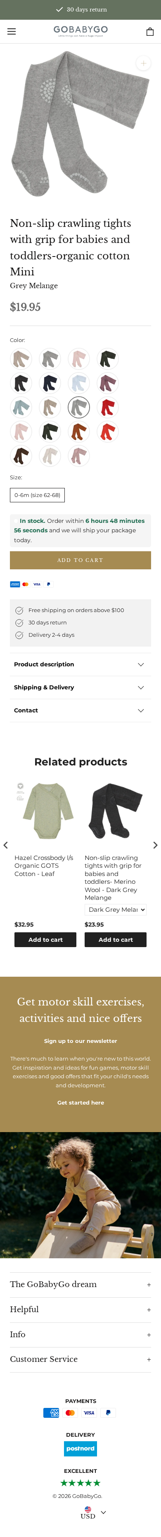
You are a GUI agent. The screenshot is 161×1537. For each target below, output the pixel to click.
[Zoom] (143, 63)
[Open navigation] (11, 31)
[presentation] (6, 845)
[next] (151, 123)
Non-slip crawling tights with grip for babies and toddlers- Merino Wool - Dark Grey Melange (113, 878)
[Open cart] (150, 32)
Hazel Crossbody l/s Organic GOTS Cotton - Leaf (43, 866)
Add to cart (45, 939)
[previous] (9, 123)
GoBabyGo (86, 1496)
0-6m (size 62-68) (37, 495)
